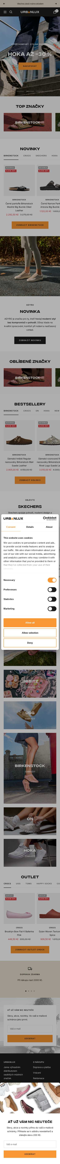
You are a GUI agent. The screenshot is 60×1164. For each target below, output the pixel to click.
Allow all (30, 622)
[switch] (52, 589)
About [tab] (49, 527)
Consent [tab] (10, 527)
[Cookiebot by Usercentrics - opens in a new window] (43, 519)
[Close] (55, 1087)
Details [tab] (30, 527)
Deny (30, 642)
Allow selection (30, 632)
